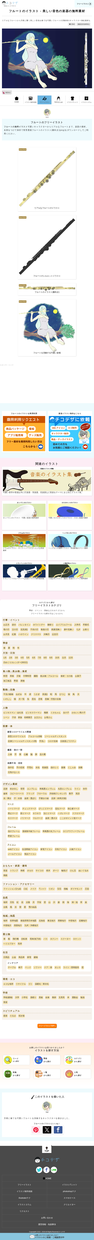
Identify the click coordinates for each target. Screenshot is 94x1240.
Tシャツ (42, 889)
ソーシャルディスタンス (55, 736)
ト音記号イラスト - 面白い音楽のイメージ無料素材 (68, 578)
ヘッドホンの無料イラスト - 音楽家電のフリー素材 (68, 548)
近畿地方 (83, 921)
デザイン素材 (10, 784)
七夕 (78, 629)
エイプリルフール (64, 625)
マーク (10, 804)
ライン (77, 789)
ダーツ (56, 871)
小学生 (25, 997)
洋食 (19, 676)
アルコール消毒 (35, 736)
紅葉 (14, 634)
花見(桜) (24, 629)
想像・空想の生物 (53, 699)
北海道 (42, 921)
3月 (16, 658)
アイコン (11, 845)
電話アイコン (30, 854)
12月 (71, 658)
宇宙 (39, 902)
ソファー (37, 967)
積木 (48, 871)
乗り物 (6, 934)
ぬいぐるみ (83, 871)
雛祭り (50, 625)
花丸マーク (60, 809)
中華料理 (27, 676)
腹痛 (63, 767)
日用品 (6, 957)
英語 (78, 794)
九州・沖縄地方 (31, 925)
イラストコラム (86, 102)
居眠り (33, 997)
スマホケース (69, 1198)
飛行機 (16, 939)
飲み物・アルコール (49, 676)
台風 (5, 907)
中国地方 (7, 925)
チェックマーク (29, 809)
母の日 (6, 629)
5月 (27, 658)
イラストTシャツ (72, 102)
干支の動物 (8, 694)
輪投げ (64, 871)
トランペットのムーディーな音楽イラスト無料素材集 (23, 578)
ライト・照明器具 (71, 967)
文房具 (62, 997)
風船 (5, 875)
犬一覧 (21, 699)
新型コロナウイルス (17, 736)
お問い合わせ (47, 1218)
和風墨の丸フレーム (51, 831)
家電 (29, 957)
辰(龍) (44, 694)
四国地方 (18, 925)
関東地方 (62, 921)
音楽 (5, 871)
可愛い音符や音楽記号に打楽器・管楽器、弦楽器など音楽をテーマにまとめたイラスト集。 (43, 492)
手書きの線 (44, 798)
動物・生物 (9, 689)
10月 (57, 658)
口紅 (26, 889)
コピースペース (17, 794)
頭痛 (80, 767)
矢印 (85, 789)
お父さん (38, 717)
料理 (5, 676)
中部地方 (72, 921)
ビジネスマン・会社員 (13, 713)
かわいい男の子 (78, 713)
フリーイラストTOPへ (47, 1026)
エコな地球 (8, 984)
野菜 (16, 681)
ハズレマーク (64, 813)
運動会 (75, 997)
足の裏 (43, 754)
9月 (51, 658)
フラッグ (30, 794)
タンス (58, 967)
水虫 (38, 767)
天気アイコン (61, 849)
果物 (22, 681)
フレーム (11, 827)
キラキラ (37, 813)
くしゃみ (72, 767)
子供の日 (34, 629)
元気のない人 (14, 772)
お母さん (48, 717)
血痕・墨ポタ (51, 818)
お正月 (6, 625)
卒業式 (86, 625)
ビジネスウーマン (33, 713)
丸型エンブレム (65, 789)
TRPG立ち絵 (58, 102)
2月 (10, 658)
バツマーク (25, 818)
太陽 (28, 902)
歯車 (5, 794)
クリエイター (69, 1205)
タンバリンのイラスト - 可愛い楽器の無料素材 (21, 518)
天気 (12, 902)
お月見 (6, 634)
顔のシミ (55, 767)
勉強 (82, 997)
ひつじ (62, 694)
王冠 (87, 889)
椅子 (20, 967)
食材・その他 (66, 676)
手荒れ (30, 767)
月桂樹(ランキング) (57, 794)
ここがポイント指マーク (70, 818)
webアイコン (13, 849)
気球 (20, 944)
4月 (22, 658)
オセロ (30, 871)
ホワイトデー (39, 625)
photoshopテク (69, 1191)
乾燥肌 (45, 767)
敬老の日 (45, 629)
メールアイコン (15, 854)
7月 (39, 658)
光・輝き (7, 798)
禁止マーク (13, 813)
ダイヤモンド (76, 889)
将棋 (22, 871)
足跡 (5, 789)
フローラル (42, 794)
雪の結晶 (32, 907)
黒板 (41, 997)
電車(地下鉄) (35, 939)
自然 (5, 897)
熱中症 (11, 767)
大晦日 (46, 634)
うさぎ (37, 694)
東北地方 (51, 921)
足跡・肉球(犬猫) (58, 798)
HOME (16, 102)
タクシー (54, 939)
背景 (22, 789)
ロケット (77, 939)
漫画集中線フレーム (31, 831)
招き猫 (21, 1016)
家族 (20, 717)
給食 (47, 997)
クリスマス (36, 634)
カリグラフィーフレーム (74, 831)
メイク (33, 889)
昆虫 (34, 699)
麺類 (36, 676)
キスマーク (13, 818)
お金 (14, 957)
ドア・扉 (48, 967)
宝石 (59, 889)
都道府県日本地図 (28, 921)
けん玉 (73, 871)
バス (45, 939)
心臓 (26, 754)
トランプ (14, 871)
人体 (10, 754)
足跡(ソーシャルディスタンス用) (22, 741)
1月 (4, 658)
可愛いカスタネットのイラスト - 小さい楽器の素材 (68, 518)
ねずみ (19, 694)
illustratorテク (24, 1198)
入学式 (77, 625)
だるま (13, 1016)
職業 (46, 713)
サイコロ (40, 871)
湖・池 (75, 902)
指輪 (66, 889)
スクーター (65, 939)
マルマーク (38, 818)
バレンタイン (24, 625)
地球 (5, 902)
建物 (36, 957)
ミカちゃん (55, 713)
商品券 (21, 957)
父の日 (15, 629)
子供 (14, 717)
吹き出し (14, 789)
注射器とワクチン (68, 741)
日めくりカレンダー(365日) (15, 662)
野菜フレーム (14, 836)
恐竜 (40, 699)
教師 (54, 997)
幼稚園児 (28, 717)
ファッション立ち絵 (12, 889)
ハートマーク (14, 809)
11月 (64, 658)
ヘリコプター (9, 944)
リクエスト (24, 1211)
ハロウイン (23, 634)
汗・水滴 (18, 798)
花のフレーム (14, 831)
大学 (17, 997)
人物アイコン (75, 849)
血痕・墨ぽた (30, 798)
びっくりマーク (46, 809)
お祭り (86, 629)
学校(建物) (7, 997)
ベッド (28, 967)
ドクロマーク (78, 813)
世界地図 (14, 921)
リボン (52, 889)
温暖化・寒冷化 (42, 984)
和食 (12, 676)
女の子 (66, 713)
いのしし (7, 699)
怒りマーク (25, 813)
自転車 (24, 939)
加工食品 (7, 681)
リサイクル (21, 984)
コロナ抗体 (53, 741)
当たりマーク (49, 813)
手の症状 (20, 767)
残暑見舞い (56, 629)
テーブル (12, 967)
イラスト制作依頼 (30, 102)
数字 (71, 794)
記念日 (55, 634)
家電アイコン (46, 849)
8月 (45, 658)
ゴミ (30, 984)
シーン (6, 717)
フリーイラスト (83, 4)
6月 (33, 658)
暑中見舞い (69, 629)
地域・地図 (9, 916)
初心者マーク (73, 809)
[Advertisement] (47, 383)
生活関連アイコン (30, 849)
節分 (14, 625)
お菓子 (78, 676)
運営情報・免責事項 (47, 1224)
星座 (5, 1016)
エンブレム (32, 789)
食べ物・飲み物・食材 (15, 671)
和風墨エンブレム (47, 789)
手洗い (42, 741)
